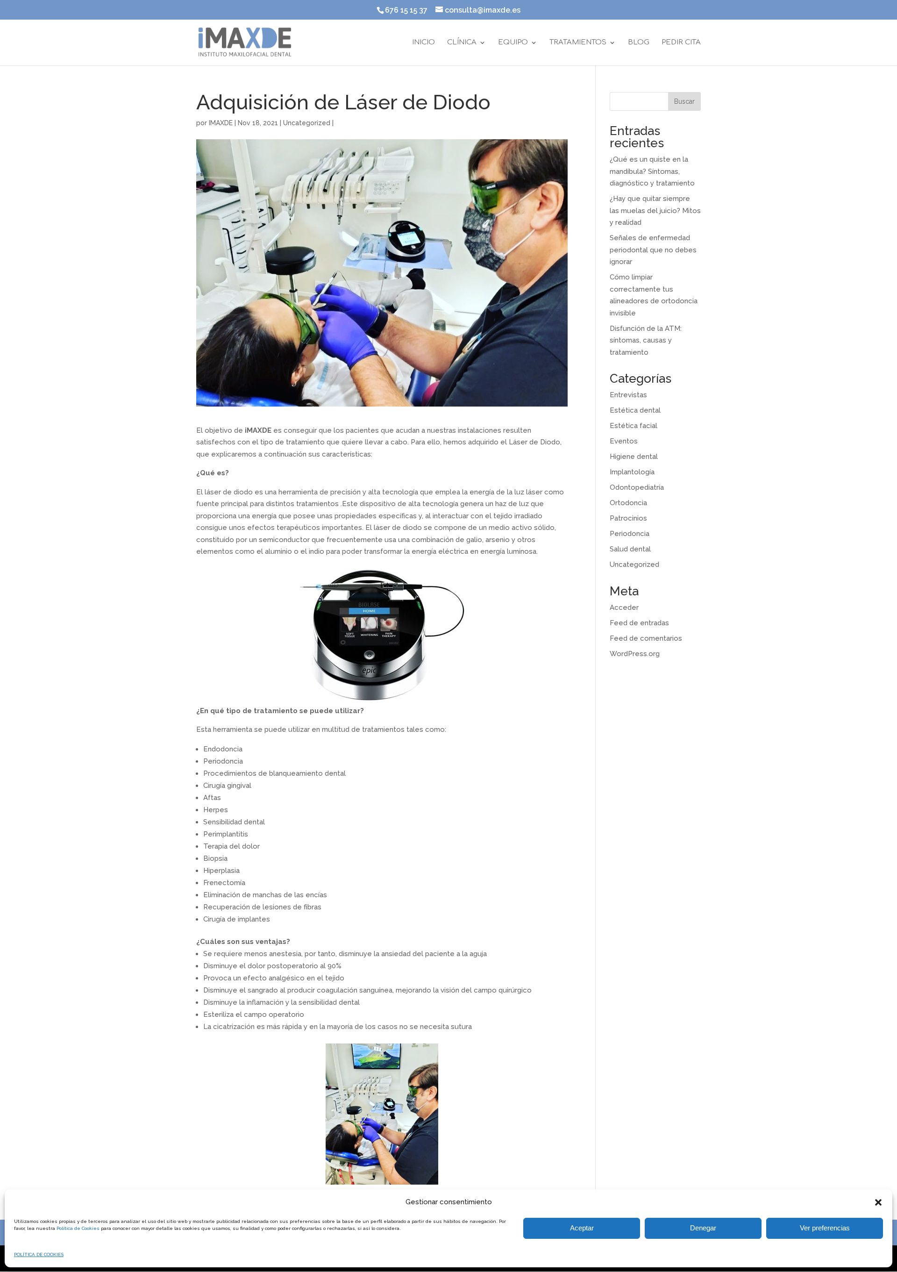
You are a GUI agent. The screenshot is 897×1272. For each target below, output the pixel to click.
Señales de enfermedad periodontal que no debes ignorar (653, 250)
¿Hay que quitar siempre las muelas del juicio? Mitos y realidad (655, 210)
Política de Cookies (78, 1228)
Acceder (624, 607)
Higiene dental (634, 456)
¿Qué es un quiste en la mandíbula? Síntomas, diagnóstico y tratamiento (652, 171)
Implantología (632, 472)
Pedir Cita (681, 42)
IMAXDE (221, 123)
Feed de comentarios (646, 638)
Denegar (703, 1228)
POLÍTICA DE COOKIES (39, 1254)
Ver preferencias (825, 1228)
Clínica (462, 42)
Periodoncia (629, 533)
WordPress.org (635, 654)
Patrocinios (628, 518)
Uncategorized (306, 123)
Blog (638, 42)
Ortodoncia (628, 503)
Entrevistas (628, 395)
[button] (878, 1202)
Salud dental (630, 549)
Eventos (624, 441)
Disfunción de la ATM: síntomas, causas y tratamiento (646, 340)
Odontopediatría (637, 487)
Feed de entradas (639, 623)
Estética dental (635, 410)
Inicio (423, 42)
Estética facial (633, 426)
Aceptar (582, 1228)
